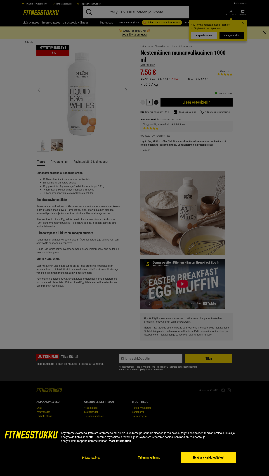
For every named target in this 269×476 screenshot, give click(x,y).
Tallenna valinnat (149, 457)
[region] (134, 447)
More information (120, 441)
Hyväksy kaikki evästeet (208, 457)
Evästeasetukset (91, 457)
